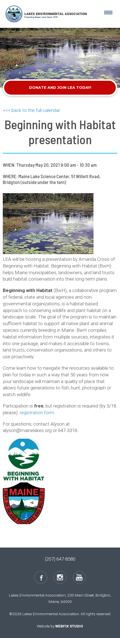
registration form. (37, 412)
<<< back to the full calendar (31, 110)
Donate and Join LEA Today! (60, 87)
